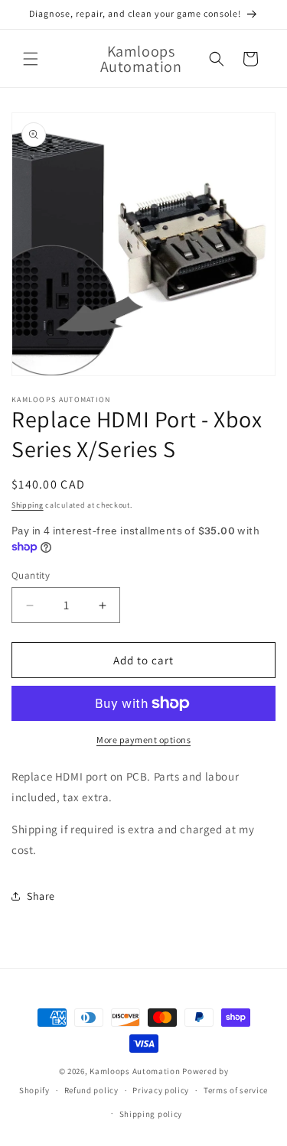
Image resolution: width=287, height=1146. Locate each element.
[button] (30, 59)
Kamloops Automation (135, 1071)
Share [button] (41, 896)
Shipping (27, 505)
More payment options (143, 739)
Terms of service (236, 1090)
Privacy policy (160, 1090)
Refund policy (91, 1090)
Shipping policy (151, 1114)
